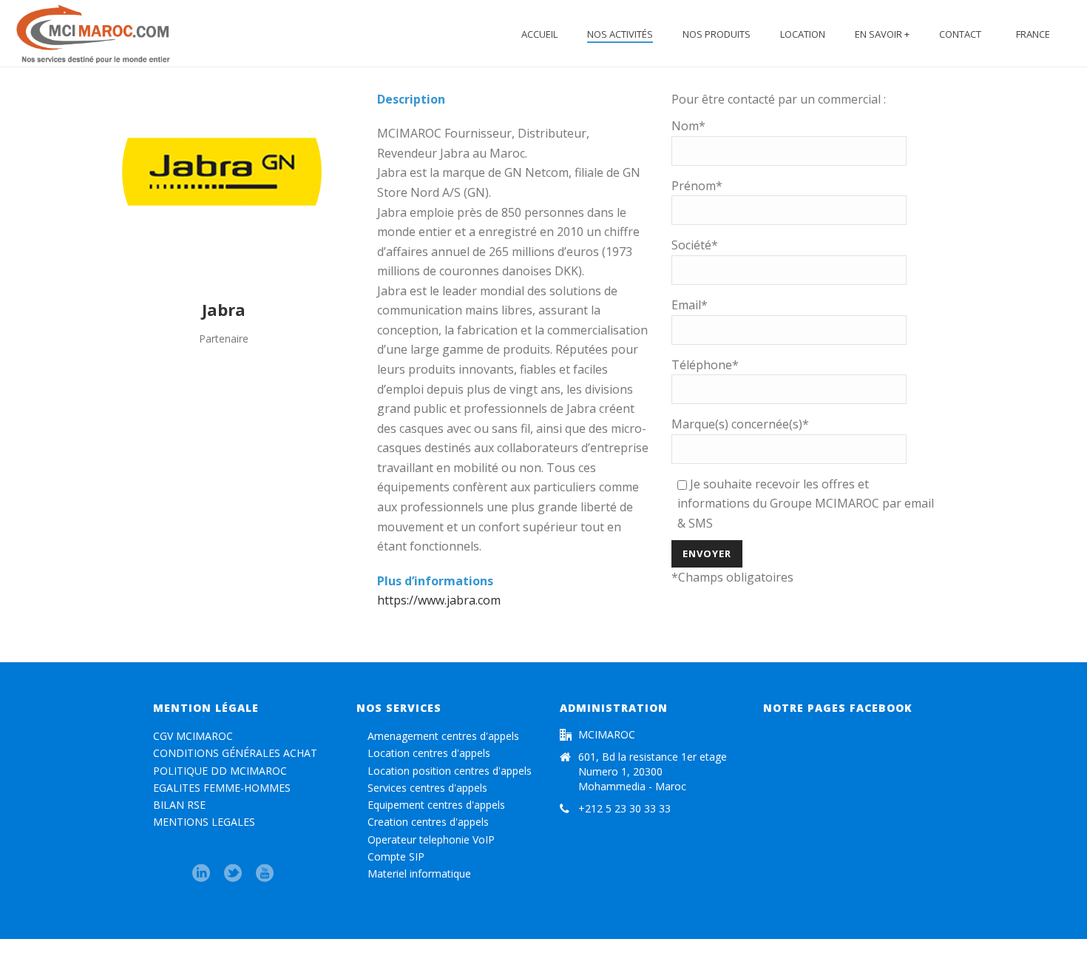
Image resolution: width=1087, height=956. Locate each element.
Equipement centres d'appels (435, 805)
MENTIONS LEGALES (204, 822)
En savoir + (882, 34)
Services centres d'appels (426, 788)
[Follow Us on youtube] (265, 873)
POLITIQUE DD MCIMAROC (220, 771)
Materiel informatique (418, 873)
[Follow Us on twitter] (233, 873)
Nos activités (620, 34)
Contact (960, 34)
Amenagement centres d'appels (442, 736)
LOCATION (802, 34)
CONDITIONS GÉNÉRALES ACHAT (235, 753)
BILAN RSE (179, 805)
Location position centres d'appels (448, 771)
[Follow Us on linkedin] (201, 873)
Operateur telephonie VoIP (430, 839)
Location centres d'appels (427, 753)
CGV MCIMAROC (193, 736)
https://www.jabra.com (439, 600)
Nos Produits (717, 34)
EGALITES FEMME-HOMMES (222, 788)
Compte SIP (394, 856)
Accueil (539, 34)
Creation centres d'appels (427, 822)
